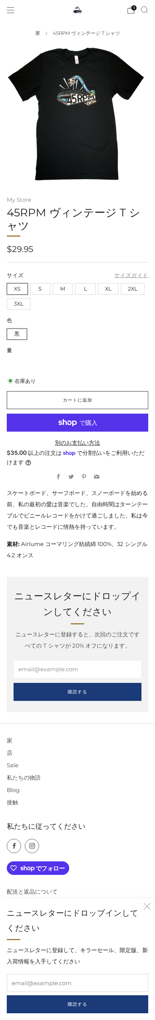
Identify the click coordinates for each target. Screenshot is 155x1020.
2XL (132, 289)
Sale (12, 765)
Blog (13, 790)
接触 (12, 802)
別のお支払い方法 (77, 442)
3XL (18, 304)
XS (17, 289)
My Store (19, 199)
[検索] (144, 10)
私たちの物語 (24, 777)
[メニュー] (10, 10)
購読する (77, 1004)
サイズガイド (131, 275)
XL (108, 289)
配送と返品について (32, 891)
